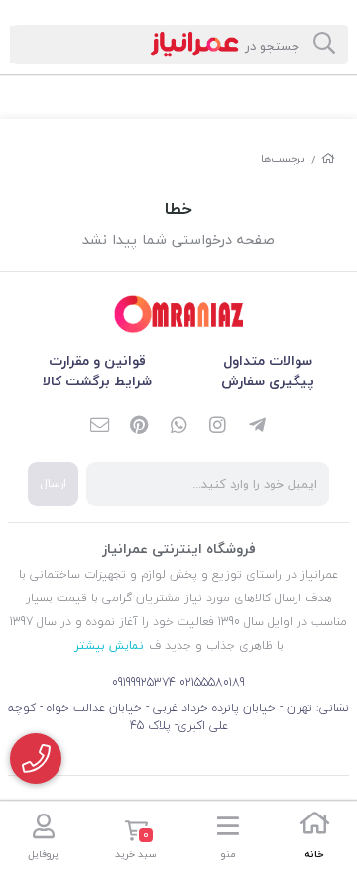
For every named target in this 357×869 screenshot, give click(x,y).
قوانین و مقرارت (97, 360)
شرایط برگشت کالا (97, 381)
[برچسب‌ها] (178, 314)
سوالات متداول (267, 360)
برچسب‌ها (283, 158)
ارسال (53, 483)
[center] (324, 44)
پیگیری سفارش (267, 381)
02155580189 (212, 682)
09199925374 (144, 682)
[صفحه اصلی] (328, 158)
